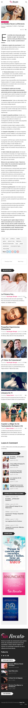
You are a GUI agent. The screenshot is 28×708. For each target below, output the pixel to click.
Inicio (21, 704)
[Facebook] (7, 252)
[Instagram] (8, 655)
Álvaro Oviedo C (10, 428)
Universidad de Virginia (15, 246)
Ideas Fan (21, 702)
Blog (26, 704)
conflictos (12, 238)
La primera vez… (7, 294)
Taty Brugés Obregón (11, 296)
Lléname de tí (7, 393)
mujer (16, 243)
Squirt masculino (13, 671)
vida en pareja (6, 248)
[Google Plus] (12, 252)
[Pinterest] (18, 252)
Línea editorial (5, 22)
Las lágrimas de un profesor (13, 521)
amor (7, 238)
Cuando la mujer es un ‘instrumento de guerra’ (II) (12, 425)
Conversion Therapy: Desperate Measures (16, 471)
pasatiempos (6, 246)
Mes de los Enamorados (8, 243)
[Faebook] (1, 655)
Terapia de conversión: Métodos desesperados (17, 485)
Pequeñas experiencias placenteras (10, 328)
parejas (21, 243)
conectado (14, 446)
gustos (4, 241)
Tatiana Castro (10, 395)
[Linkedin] (15, 252)
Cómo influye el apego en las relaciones (17, 464)
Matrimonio (18, 241)
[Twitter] (10, 252)
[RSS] (6, 655)
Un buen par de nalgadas (16, 678)
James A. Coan (11, 241)
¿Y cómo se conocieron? (11, 360)
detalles (18, 238)
